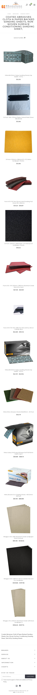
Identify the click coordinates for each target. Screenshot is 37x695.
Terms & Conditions (21, 679)
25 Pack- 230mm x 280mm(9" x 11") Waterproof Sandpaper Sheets (18, 244)
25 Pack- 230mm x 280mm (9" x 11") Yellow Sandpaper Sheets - (18, 160)
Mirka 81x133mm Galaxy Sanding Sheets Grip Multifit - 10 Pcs (18, 76)
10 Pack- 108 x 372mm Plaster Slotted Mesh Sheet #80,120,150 (18, 118)
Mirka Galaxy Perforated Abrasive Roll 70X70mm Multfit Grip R (18, 453)
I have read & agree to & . (17, 680)
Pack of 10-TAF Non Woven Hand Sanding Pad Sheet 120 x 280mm (18, 202)
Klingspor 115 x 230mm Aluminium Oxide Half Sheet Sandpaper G (18, 621)
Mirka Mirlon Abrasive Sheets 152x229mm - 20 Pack (18, 412)
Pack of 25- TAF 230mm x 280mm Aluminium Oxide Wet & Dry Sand (18, 286)
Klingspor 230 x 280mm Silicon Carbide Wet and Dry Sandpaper (18, 579)
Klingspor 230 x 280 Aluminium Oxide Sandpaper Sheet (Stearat (18, 537)
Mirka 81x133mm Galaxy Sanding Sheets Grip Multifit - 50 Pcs (18, 370)
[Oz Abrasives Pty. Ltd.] (12, 5)
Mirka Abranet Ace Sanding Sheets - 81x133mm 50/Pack (18, 495)
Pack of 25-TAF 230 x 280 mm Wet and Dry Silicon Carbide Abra (18, 328)
